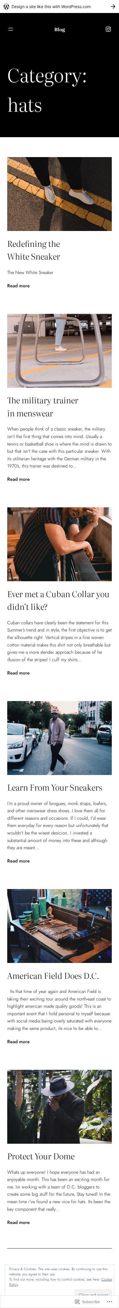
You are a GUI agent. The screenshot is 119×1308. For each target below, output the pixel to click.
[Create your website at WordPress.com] (59, 6)
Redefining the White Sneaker (33, 249)
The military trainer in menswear (42, 406)
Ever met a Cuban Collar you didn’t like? (58, 600)
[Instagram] (108, 29)
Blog (59, 29)
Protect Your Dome (41, 1156)
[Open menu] (10, 29)
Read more (18, 286)
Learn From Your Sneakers (54, 787)
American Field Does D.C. (53, 975)
